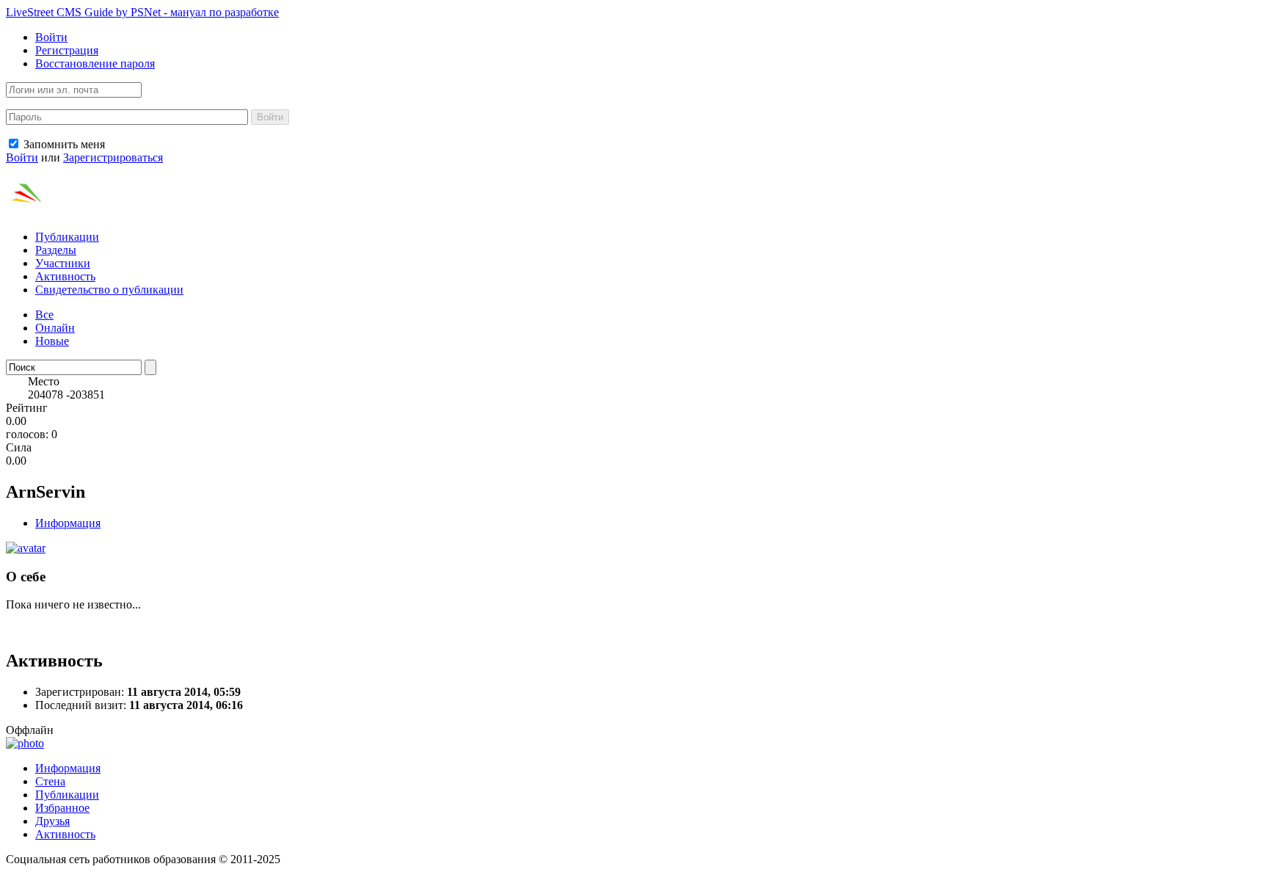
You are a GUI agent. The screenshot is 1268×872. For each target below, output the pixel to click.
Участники (62, 263)
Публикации (67, 236)
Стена (50, 781)
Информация (68, 523)
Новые (52, 341)
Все (44, 314)
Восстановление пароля (95, 63)
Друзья (52, 821)
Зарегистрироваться (113, 157)
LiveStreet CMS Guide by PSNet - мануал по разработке (142, 12)
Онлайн (55, 327)
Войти (51, 37)
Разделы (55, 250)
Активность (65, 276)
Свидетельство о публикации (109, 289)
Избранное (62, 808)
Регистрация (66, 50)
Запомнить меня (63, 144)
